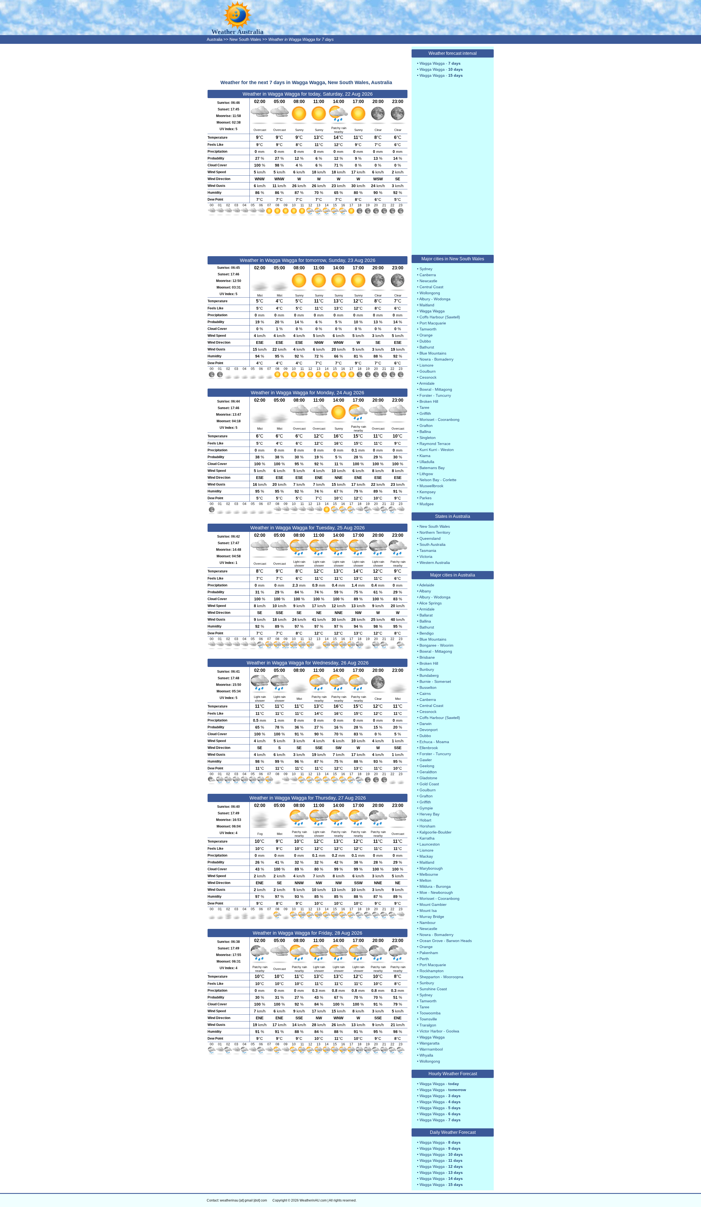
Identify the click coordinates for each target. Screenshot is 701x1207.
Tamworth (428, 329)
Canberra (428, 275)
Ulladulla (427, 462)
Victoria (426, 556)
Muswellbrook (431, 486)
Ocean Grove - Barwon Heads (446, 940)
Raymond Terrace (435, 443)
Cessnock (428, 377)
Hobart (425, 820)
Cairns (425, 693)
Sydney (426, 269)
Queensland (430, 538)
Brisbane (427, 657)
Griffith (425, 413)
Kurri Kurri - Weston (437, 449)
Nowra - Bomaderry (436, 359)
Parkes (426, 498)
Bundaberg (429, 675)
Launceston (430, 844)
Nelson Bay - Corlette (438, 480)
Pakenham (429, 953)
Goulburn (428, 371)
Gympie (426, 808)
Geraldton (428, 772)
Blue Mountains (433, 353)
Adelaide (426, 585)
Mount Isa (428, 910)
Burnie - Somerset (435, 681)
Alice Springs (430, 603)
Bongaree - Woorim (436, 645)
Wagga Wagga (432, 311)
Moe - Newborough (436, 892)
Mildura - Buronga (435, 886)
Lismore (426, 365)
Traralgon (428, 1025)
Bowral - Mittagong (436, 389)
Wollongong (430, 293)
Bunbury (427, 669)
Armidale (427, 383)
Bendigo (427, 633)
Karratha (427, 838)
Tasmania (428, 550)
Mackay (426, 856)
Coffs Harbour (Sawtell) (440, 317)
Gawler (426, 760)
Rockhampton (432, 971)
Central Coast (431, 287)
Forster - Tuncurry (435, 395)
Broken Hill (429, 401)
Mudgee (427, 504)
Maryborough (431, 868)
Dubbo (425, 341)
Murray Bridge (432, 916)
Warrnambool (431, 1049)
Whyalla (426, 1055)
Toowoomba (430, 1013)
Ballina (425, 431)
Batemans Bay (432, 468)
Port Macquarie (433, 323)
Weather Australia (237, 31)
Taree (424, 407)
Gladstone (428, 778)
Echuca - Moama (434, 742)
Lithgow (426, 474)
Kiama (425, 455)
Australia (214, 39)
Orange (426, 335)
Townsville (428, 1019)
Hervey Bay (429, 814)
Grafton (426, 425)
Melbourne (429, 874)
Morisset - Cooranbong (439, 419)
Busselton (428, 687)
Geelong (427, 766)
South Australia (433, 544)
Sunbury (427, 983)
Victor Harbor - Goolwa (439, 1031)
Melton (425, 880)
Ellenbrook (429, 748)
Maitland (427, 305)
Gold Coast (429, 784)
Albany (425, 591)
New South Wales (245, 39)
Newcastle (428, 281)
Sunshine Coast (433, 989)
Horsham (427, 826)
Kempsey (428, 492)
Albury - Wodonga (434, 299)
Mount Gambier (433, 904)
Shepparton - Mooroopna (441, 977)
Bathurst (427, 347)
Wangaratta (429, 1043)
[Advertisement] (307, 61)
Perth (424, 959)
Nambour (428, 922)
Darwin (426, 723)
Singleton (428, 437)
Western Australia (435, 562)
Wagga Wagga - (440, 63)
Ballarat (426, 615)
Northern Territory (435, 532)
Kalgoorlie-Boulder (436, 832)
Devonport (429, 729)
